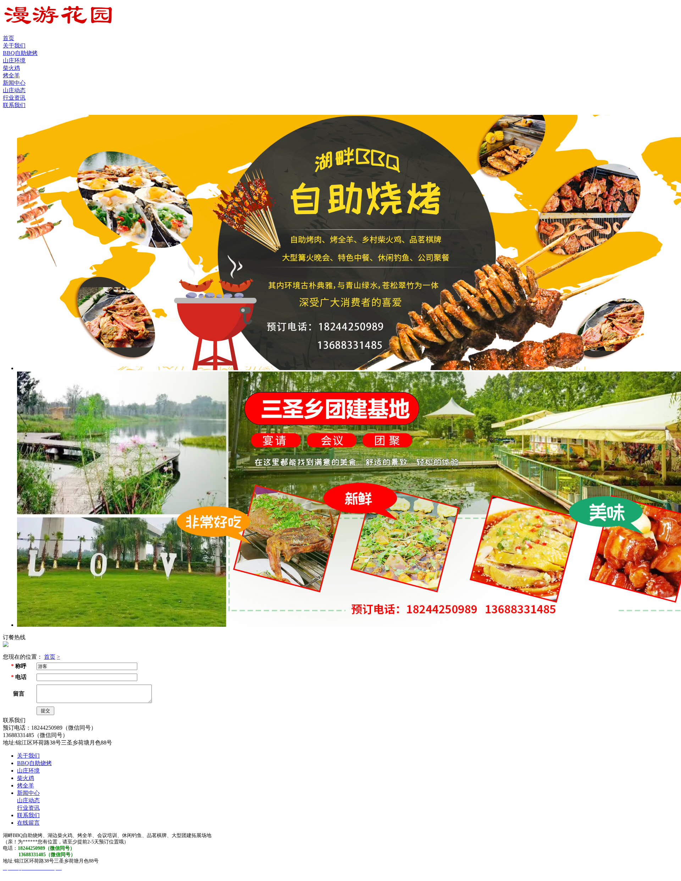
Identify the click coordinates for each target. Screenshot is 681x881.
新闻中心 (14, 83)
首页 (8, 38)
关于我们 (14, 46)
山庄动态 (14, 90)
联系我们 (14, 105)
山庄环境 (14, 60)
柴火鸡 (11, 68)
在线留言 (28, 823)
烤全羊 (11, 75)
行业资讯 (14, 98)
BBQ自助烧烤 (20, 53)
